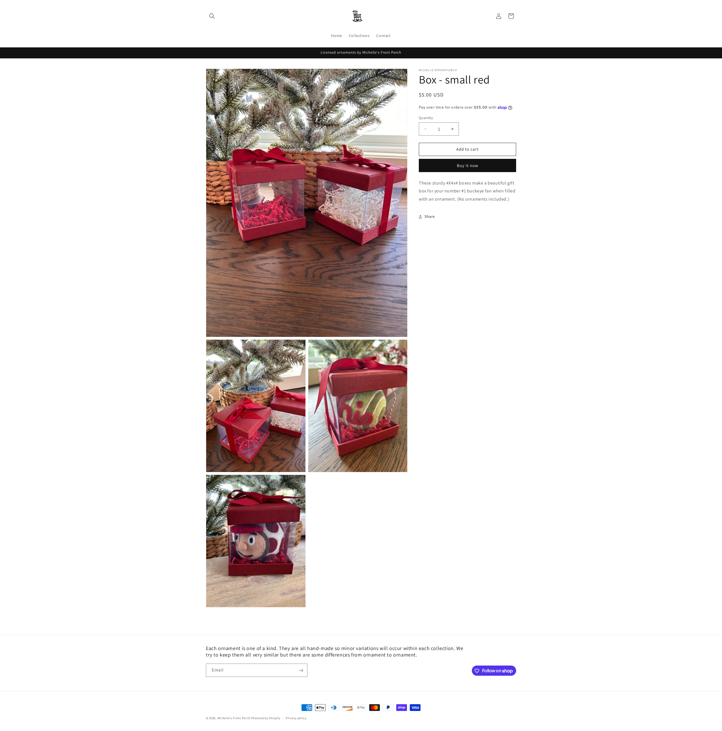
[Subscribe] (301, 670)
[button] (212, 16)
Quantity (426, 117)
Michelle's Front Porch (233, 718)
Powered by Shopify (265, 718)
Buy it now (467, 165)
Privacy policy (296, 718)
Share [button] (429, 216)
